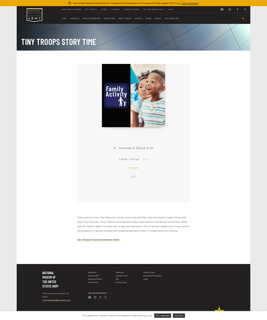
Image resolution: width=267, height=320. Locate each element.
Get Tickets (91, 9)
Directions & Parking (71, 9)
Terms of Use (148, 272)
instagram (229, 9)
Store (104, 9)
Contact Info (93, 276)
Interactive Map (131, 9)
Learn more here (189, 3)
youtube (222, 9)
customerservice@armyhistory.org (56, 300)
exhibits (74, 18)
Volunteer (120, 272)
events (139, 18)
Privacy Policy (121, 282)
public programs (92, 18)
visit (64, 18)
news (149, 18)
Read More (179, 316)
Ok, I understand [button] (162, 316)
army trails (124, 18)
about (158, 18)
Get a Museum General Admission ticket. (98, 239)
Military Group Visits (154, 9)
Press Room (93, 282)
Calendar (115, 9)
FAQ (117, 279)
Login (170, 9)
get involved (172, 18)
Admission (92, 272)
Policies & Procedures (152, 276)
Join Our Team (122, 276)
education (109, 18)
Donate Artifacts (95, 279)
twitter (245, 9)
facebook (237, 9)
